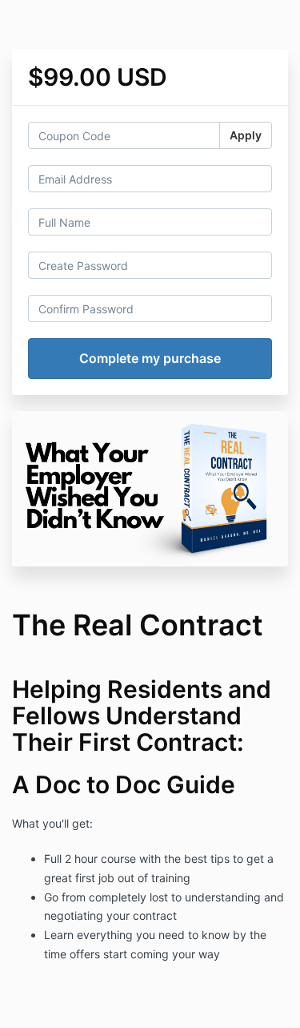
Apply (246, 135)
